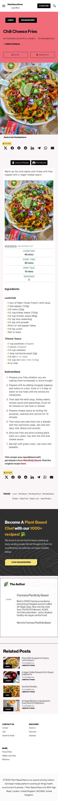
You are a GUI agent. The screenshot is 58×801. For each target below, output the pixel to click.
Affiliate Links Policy (9, 756)
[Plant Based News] (3, 5)
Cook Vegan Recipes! (21, 562)
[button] (6, 246)
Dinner (8, 666)
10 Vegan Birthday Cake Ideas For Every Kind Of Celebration (36, 702)
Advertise (32, 735)
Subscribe (44, 6)
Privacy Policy (7, 752)
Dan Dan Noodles (29, 686)
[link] (15, 8)
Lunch (10, 20)
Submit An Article (8, 735)
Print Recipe (40, 162)
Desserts (8, 680)
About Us (32, 728)
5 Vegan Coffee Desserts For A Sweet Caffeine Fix (38, 673)
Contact (5, 728)
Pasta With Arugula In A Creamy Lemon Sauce (35, 659)
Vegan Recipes (28, 20)
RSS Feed (5, 759)
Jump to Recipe (22, 162)
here (23, 463)
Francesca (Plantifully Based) (20, 38)
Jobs (4, 732)
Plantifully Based (32, 460)
